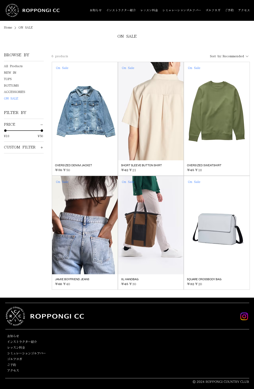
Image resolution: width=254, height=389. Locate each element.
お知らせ (13, 336)
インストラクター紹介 (22, 341)
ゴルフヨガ (14, 358)
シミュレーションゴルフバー (26, 353)
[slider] (5, 130)
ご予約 (11, 364)
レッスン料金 (16, 347)
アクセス (13, 370)
